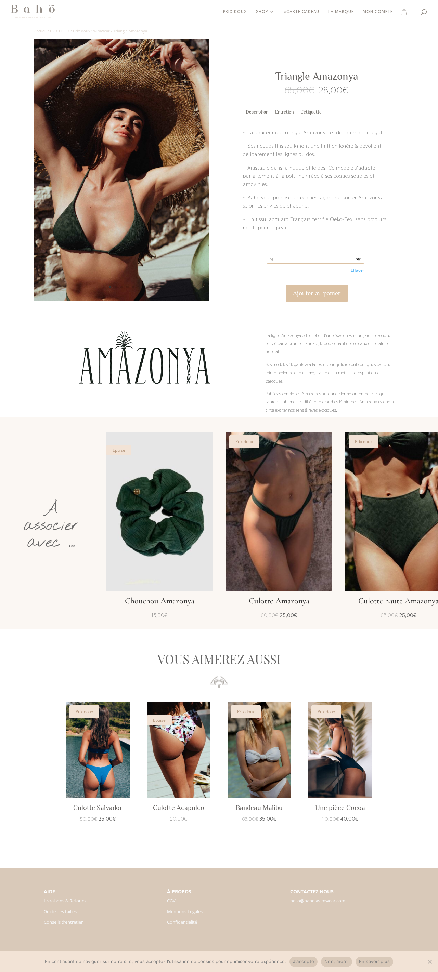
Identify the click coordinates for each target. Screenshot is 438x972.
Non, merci (336, 961)
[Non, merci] (429, 961)
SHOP (262, 11)
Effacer (357, 270)
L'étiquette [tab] (311, 112)
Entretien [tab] (284, 112)
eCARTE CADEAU (301, 11)
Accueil (40, 31)
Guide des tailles (60, 911)
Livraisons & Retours (65, 900)
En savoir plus (374, 961)
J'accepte (303, 961)
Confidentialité (182, 922)
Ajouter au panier (317, 293)
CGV (171, 900)
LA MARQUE (341, 11)
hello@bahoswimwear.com (317, 900)
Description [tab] (257, 112)
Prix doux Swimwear (91, 31)
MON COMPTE (378, 11)
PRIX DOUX (235, 11)
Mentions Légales (185, 911)
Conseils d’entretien (64, 922)
